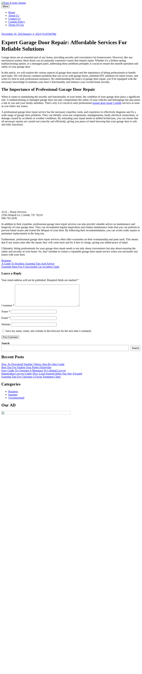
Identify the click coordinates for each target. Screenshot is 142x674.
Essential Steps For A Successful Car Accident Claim (30, 266)
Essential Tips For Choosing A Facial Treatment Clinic (31, 376)
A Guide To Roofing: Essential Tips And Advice (27, 263)
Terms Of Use (16, 24)
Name (5, 311)
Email (5, 317)
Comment (7, 305)
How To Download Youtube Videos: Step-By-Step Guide (32, 364)
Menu (5, 6)
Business (6, 260)
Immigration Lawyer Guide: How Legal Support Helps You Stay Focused (41, 373)
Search (5, 343)
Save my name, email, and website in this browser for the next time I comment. (49, 330)
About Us (13, 15)
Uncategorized (16, 397)
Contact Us (14, 18)
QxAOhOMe (49, 33)
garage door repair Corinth (106, 102)
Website (5, 324)
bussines (12, 394)
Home (11, 12)
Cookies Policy (16, 21)
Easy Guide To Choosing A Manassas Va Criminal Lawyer (33, 370)
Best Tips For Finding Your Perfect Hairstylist (26, 367)
